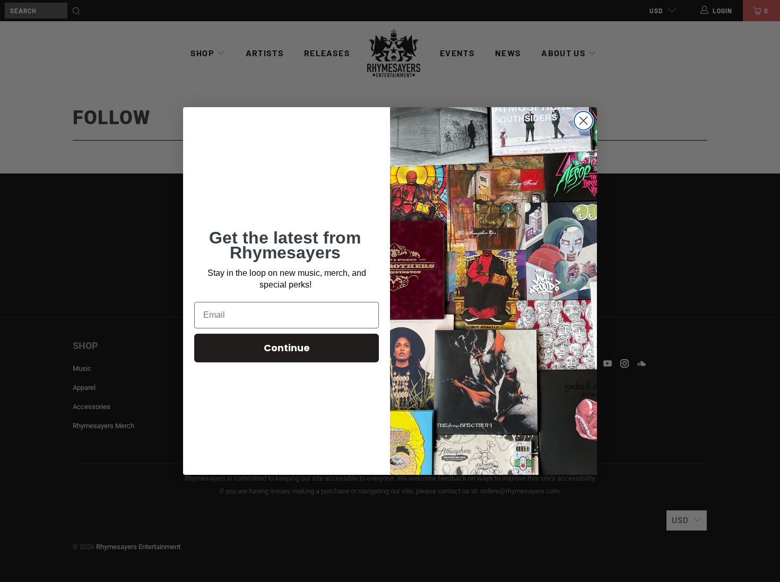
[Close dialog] (583, 120)
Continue (287, 347)
